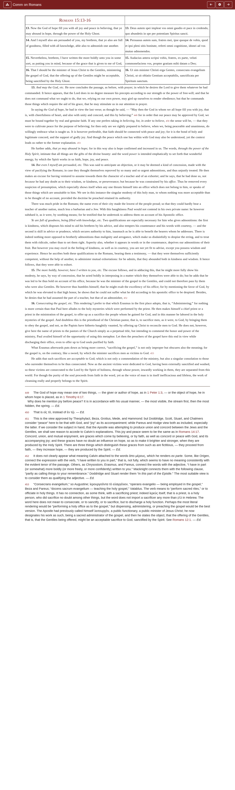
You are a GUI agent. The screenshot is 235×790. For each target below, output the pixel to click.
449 (135, 115)
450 (167, 121)
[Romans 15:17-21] (228, 4)
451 (79, 143)
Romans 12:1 (182, 520)
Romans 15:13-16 (75, 20)
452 (125, 298)
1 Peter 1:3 (154, 392)
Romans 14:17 (189, 432)
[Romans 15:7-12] (211, 4)
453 (152, 353)
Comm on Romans (27, 5)
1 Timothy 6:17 (73, 397)
